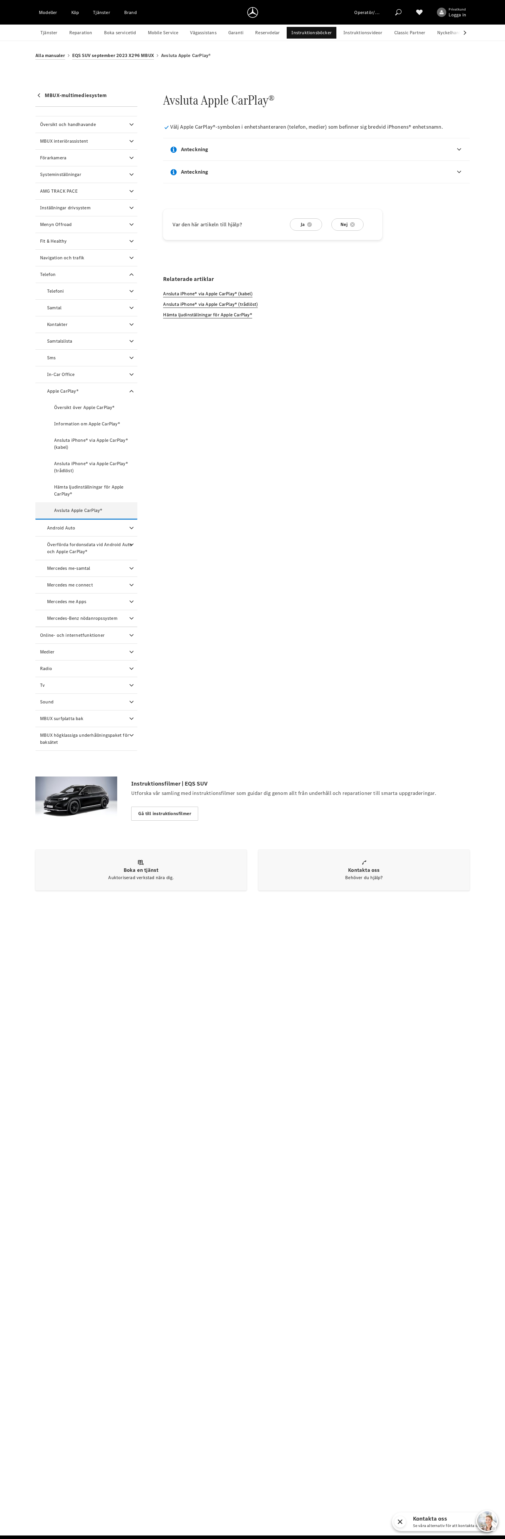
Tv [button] (42, 685)
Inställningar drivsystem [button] (65, 208)
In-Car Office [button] (61, 374)
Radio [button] (46, 668)
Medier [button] (47, 652)
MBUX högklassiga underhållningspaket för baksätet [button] (84, 738)
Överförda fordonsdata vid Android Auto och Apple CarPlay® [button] (89, 548)
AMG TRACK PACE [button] (59, 191)
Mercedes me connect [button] (70, 585)
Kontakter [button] (57, 324)
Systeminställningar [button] (60, 174)
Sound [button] (46, 702)
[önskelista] (419, 12)
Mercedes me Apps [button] (66, 601)
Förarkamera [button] (53, 158)
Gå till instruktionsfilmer (164, 813)
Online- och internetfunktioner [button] (72, 635)
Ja (302, 224)
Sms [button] (51, 358)
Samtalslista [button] (59, 341)
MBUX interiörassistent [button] (64, 141)
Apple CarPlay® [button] (63, 391)
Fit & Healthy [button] (53, 241)
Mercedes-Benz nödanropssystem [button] (82, 618)
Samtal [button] (54, 308)
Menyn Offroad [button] (56, 224)
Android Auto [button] (61, 528)
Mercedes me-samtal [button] (68, 568)
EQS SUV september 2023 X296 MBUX (113, 55)
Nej (344, 224)
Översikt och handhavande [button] (68, 124)
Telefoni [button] (55, 291)
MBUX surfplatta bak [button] (61, 718)
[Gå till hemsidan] (252, 12)
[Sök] (398, 12)
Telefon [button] (48, 274)
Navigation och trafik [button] (62, 258)
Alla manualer (50, 55)
